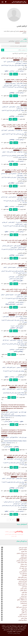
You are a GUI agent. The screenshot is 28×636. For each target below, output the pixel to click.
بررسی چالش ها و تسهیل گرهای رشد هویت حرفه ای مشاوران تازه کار (14, 59)
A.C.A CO (10, 633)
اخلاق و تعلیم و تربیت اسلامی (16, 279)
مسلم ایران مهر (23, 601)
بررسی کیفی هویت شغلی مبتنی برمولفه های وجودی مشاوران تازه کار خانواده (14, 386)
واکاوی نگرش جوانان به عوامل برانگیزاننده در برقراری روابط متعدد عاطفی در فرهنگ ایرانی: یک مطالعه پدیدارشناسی (14, 126)
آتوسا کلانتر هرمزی (11, 61)
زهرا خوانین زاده (18, 130)
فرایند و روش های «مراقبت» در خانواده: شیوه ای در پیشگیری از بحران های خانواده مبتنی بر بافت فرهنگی (14, 193)
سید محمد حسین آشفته (21, 607)
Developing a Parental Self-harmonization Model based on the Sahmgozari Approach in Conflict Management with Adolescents (14, 407)
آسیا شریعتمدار (23, 603)
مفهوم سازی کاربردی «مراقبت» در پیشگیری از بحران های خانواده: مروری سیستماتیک (14, 171)
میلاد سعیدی (19, 367)
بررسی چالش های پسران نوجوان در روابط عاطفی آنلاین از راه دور (15, 337)
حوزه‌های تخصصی (20, 71)
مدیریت (12, 326)
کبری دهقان (24, 611)
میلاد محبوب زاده (23, 568)
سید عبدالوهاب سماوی (22, 600)
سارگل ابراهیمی (19, 478)
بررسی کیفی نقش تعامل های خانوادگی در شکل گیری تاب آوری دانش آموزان (15, 456)
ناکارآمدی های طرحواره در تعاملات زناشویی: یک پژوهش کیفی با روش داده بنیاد (15, 80)
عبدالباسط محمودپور (22, 583)
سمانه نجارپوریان (23, 598)
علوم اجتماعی (11, 302)
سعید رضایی (24, 594)
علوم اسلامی (11, 277)
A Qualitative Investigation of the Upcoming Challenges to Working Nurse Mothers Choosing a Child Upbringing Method (13, 432)
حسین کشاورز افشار (11, 367)
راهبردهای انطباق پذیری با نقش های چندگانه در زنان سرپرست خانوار (14, 149)
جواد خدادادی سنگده (11, 152)
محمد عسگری (16, 85)
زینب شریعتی (19, 61)
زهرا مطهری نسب (18, 295)
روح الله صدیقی (19, 316)
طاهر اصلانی (19, 267)
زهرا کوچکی (19, 152)
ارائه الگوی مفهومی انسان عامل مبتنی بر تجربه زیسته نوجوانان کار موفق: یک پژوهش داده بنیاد (14, 241)
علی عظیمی (19, 340)
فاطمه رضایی (19, 83)
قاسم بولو (12, 316)
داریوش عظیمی (23, 590)
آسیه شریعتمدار (23, 566)
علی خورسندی (16, 504)
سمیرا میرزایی (24, 596)
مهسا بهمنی (24, 592)
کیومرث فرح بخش (8, 85)
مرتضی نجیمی (23, 588)
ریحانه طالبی (24, 609)
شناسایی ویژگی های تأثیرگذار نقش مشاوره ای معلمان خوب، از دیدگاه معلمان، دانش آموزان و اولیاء (14, 498)
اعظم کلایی (20, 173)
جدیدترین (17, 41)
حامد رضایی (20, 342)
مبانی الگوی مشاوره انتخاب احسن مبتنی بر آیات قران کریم (14, 264)
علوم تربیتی (11, 532)
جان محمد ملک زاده (22, 616)
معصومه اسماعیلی (22, 247)
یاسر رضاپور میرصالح (5, 414)
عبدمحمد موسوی (23, 614)
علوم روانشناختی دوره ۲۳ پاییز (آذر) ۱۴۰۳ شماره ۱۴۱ (13, 249)
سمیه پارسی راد (19, 222)
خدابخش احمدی (12, 173)
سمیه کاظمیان (24, 555)
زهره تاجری (24, 587)
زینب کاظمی (24, 613)
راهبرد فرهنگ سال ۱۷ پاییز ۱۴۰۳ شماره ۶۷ (15, 298)
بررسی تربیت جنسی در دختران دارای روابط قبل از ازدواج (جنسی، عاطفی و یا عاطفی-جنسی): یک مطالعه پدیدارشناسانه (15, 474)
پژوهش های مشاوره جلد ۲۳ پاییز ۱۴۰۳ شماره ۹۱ (13, 226)
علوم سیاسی (14, 536)
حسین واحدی (20, 108)
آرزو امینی (25, 605)
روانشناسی (11, 71)
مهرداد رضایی (24, 618)
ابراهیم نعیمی (18, 63)
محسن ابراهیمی (18, 224)
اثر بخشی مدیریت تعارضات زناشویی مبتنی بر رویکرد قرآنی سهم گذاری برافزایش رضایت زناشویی (14, 290)
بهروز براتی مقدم (22, 437)
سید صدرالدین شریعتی (9, 502)
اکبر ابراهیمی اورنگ (22, 585)
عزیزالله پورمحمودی (23, 620)
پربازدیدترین (11, 41)
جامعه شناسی (20, 304)
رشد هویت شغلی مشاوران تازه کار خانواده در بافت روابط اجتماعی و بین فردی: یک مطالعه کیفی (15, 363)
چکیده (15, 74)
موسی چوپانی (19, 107)
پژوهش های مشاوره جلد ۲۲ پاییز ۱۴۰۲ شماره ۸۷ (13, 371)
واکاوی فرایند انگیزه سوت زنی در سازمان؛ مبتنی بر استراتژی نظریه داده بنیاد (15, 314)
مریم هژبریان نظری (18, 246)
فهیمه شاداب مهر (22, 412)
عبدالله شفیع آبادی (14, 437)
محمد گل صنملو (18, 502)
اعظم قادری (24, 575)
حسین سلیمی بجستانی (10, 83)
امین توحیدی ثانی (18, 459)
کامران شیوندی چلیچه (22, 579)
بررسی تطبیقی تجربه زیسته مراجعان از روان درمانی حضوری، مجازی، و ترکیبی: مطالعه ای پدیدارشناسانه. (14, 102)
